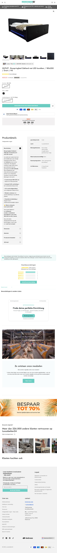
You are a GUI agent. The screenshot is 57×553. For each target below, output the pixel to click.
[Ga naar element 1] (5, 57)
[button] (5, 74)
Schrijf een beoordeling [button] (28, 282)
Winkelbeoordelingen (7, 519)
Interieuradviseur (6, 501)
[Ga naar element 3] (20, 57)
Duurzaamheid (5, 521)
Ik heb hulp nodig (29, 502)
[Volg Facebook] (3, 538)
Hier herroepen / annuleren (41, 493)
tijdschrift (4, 524)
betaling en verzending (7, 504)
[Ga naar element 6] (43, 57)
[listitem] (15, 473)
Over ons (4, 506)
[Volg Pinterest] (10, 538)
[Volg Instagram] (6, 538)
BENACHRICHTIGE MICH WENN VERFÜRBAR (26, 105)
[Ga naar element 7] (50, 56)
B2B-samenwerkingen (7, 529)
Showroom (4, 509)
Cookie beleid (38, 479)
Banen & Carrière (6, 531)
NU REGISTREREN (15, 490)
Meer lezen (29, 381)
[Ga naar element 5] (35, 57)
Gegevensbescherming (40, 482)
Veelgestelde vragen (7, 141)
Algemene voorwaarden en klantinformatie (41, 476)
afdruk (36, 484)
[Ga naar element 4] (28, 57)
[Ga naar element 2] (13, 57)
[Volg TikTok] (13, 538)
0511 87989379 (29, 504)
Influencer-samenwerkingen (8, 526)
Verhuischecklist (6, 516)
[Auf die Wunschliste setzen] (53, 106)
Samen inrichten (6, 514)
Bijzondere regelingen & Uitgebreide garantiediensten (43, 490)
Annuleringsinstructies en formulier (42, 487)
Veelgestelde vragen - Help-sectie (10, 511)
